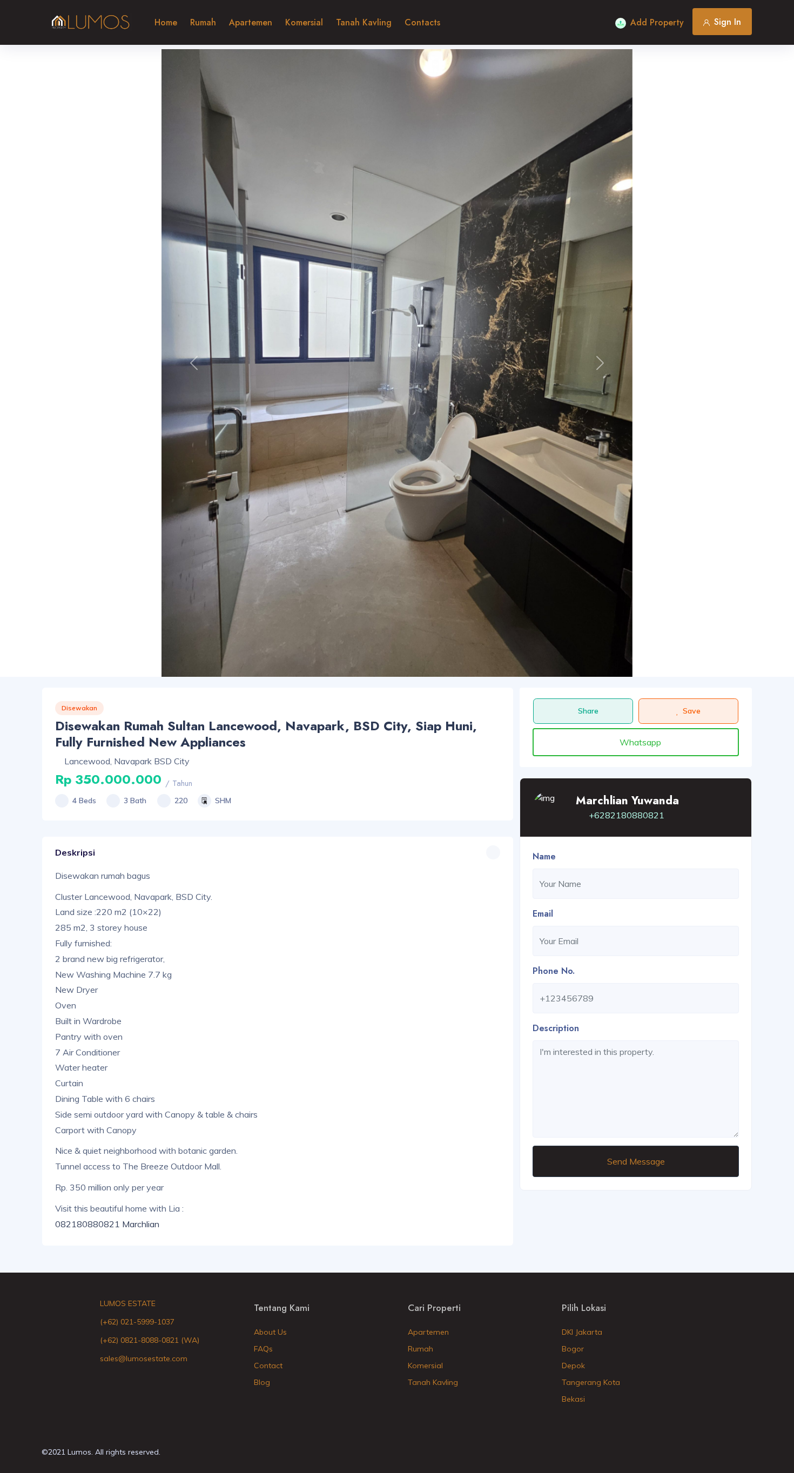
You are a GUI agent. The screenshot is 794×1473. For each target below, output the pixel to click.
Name (544, 856)
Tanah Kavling (364, 22)
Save (692, 711)
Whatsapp (640, 742)
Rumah (203, 22)
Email (543, 913)
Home (165, 22)
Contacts (422, 22)
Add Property (657, 22)
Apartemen (250, 22)
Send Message (636, 1161)
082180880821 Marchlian (107, 1224)
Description (556, 1028)
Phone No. (554, 971)
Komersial (304, 22)
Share (588, 711)
